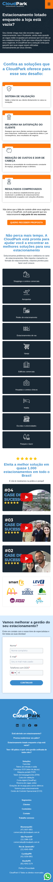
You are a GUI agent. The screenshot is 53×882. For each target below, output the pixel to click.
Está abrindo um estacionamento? (26, 733)
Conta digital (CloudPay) (26, 780)
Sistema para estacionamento (27, 788)
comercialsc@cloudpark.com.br (26, 832)
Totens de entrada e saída (26, 767)
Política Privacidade (27, 868)
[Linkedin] (17, 725)
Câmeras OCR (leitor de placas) (27, 769)
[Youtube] (36, 725)
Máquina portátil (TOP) (26, 772)
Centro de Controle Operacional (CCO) (26, 791)
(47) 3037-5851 (26, 830)
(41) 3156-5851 (26, 856)
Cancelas (26, 764)
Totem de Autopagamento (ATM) (27, 775)
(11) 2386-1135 (27, 839)
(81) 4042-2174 (26, 864)
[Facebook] (29, 725)
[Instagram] (23, 725)
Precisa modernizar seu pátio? (26, 738)
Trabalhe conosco (26, 818)
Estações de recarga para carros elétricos (26, 786)
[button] (26, 497)
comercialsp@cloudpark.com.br (26, 842)
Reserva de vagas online (26, 783)
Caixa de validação (26, 777)
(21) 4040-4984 (26, 849)
